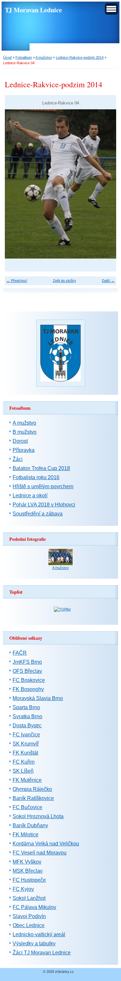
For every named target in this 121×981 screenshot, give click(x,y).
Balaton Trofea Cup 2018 (41, 468)
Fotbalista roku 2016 (36, 477)
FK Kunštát (25, 753)
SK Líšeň (23, 771)
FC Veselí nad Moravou (39, 852)
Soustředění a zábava (38, 513)
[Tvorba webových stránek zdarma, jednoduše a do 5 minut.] (76, 972)
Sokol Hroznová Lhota (38, 816)
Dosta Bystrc (27, 725)
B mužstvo (24, 432)
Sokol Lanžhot (29, 898)
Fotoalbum (23, 57)
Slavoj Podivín (29, 916)
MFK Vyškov (27, 862)
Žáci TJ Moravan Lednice (42, 952)
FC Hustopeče (29, 880)
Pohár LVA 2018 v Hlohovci (44, 504)
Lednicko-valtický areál (39, 934)
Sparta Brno (26, 707)
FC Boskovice (29, 680)
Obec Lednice (29, 925)
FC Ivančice (26, 734)
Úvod (7, 57)
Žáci (18, 459)
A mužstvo (43, 57)
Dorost (20, 441)
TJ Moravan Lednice (33, 10)
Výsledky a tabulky (34, 943)
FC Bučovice (27, 807)
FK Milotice (25, 834)
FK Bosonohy (28, 689)
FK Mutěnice (27, 780)
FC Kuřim (24, 762)
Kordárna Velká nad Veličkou (46, 843)
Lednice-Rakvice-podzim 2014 (80, 57)
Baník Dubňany (30, 825)
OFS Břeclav (27, 671)
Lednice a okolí (30, 495)
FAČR (20, 653)
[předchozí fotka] (15, 184)
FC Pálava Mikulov (34, 907)
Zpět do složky (64, 281)
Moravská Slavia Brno (38, 698)
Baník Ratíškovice (33, 798)
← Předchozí (16, 281)
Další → (108, 281)
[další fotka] (105, 184)
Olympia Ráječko (32, 789)
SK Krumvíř (26, 743)
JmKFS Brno (27, 662)
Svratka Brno (27, 716)
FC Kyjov (23, 889)
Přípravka (24, 450)
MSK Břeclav (28, 871)
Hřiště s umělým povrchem (43, 486)
